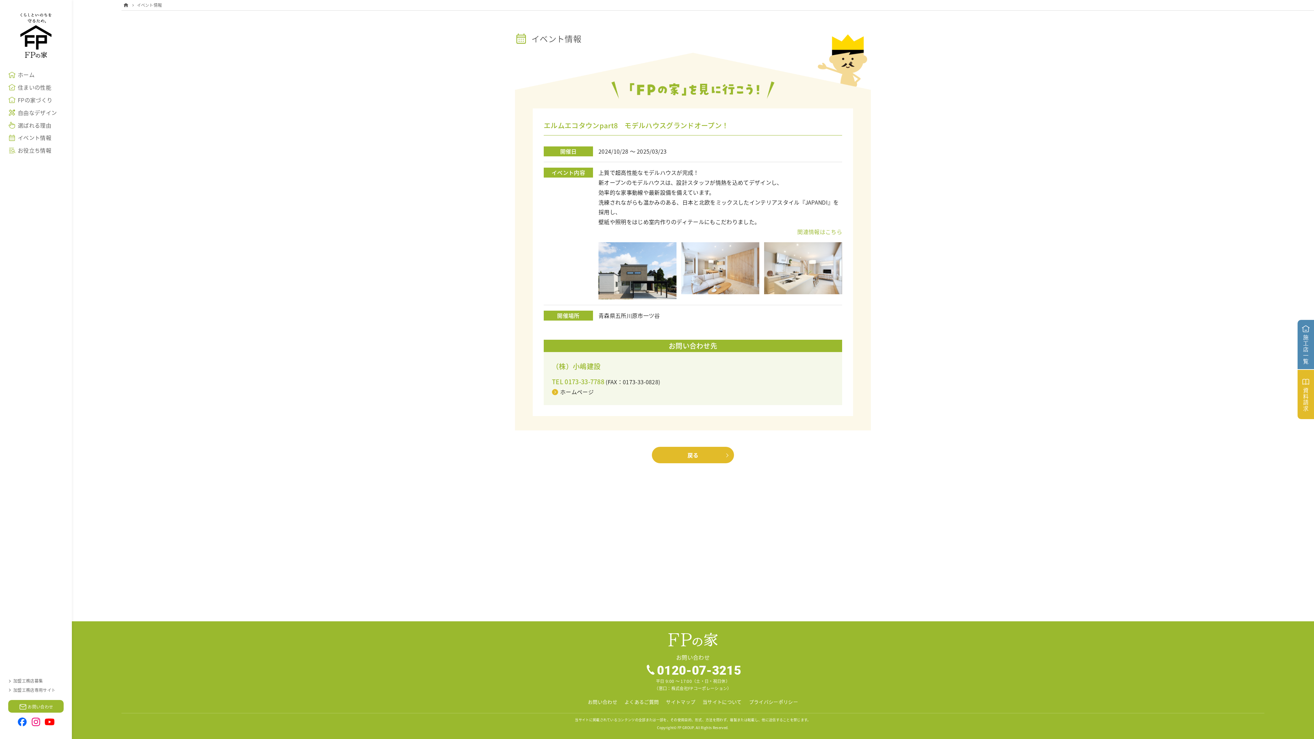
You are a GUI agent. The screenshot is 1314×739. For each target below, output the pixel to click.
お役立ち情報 (34, 150)
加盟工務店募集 (28, 681)
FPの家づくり (35, 100)
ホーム (26, 74)
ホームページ (577, 392)
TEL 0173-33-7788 (578, 381)
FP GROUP (686, 727)
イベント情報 (34, 137)
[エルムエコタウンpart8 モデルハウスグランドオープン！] (637, 247)
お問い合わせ (602, 701)
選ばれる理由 (34, 125)
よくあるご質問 (641, 701)
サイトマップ (680, 701)
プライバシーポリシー (773, 701)
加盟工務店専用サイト (34, 690)
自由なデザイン (37, 112)
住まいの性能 (34, 87)
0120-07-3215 (699, 670)
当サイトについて (722, 701)
